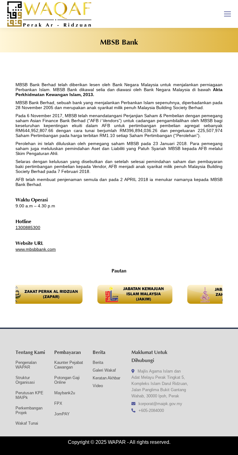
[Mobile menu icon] (227, 14)
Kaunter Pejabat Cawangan (68, 364)
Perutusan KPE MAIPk (29, 395)
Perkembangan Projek (28, 410)
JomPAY (62, 414)
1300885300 (27, 227)
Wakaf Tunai (26, 423)
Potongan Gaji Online (67, 380)
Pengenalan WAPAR (26, 364)
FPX (58, 403)
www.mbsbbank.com (35, 249)
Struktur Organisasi (25, 380)
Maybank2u (64, 393)
